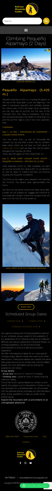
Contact (26, 442)
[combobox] (22, 21)
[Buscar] (46, 21)
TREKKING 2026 (13, 321)
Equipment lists (31, 436)
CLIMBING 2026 (35, 321)
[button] (26, 30)
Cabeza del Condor (10, 148)
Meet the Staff (12, 436)
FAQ (44, 436)
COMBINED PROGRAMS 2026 (24, 326)
